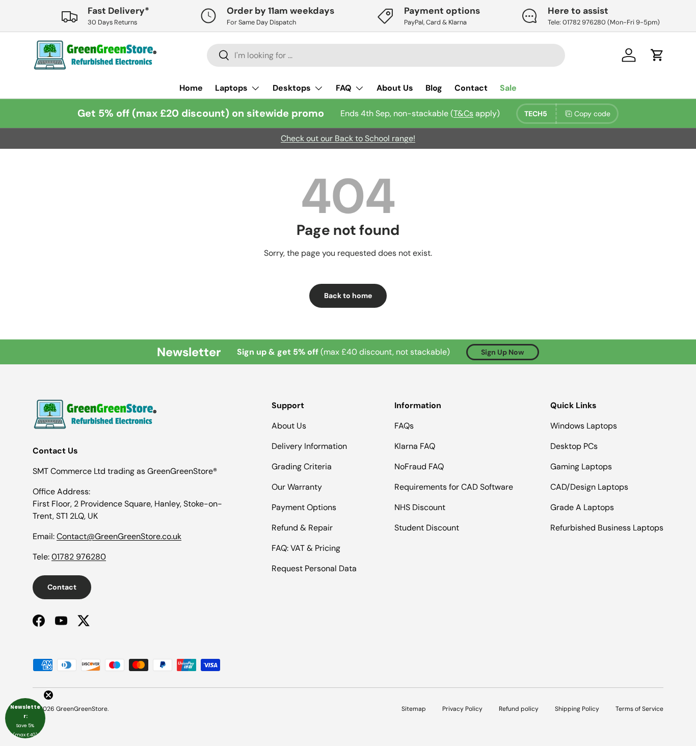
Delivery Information (309, 446)
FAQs (404, 425)
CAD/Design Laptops (589, 487)
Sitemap (413, 709)
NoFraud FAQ (419, 466)
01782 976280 (78, 556)
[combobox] (386, 55)
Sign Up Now (502, 352)
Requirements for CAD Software (453, 487)
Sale (508, 88)
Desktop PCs (574, 446)
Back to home (348, 295)
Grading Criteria (302, 466)
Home (191, 88)
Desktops (292, 88)
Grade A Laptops (582, 507)
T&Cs (463, 113)
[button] (25, 718)
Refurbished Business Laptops (606, 527)
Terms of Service (639, 709)
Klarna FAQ (414, 446)
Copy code (592, 113)
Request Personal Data (314, 568)
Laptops (231, 88)
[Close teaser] (48, 695)
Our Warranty (297, 487)
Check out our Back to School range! (348, 138)
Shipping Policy (577, 709)
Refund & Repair (302, 527)
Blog (433, 88)
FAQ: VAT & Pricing (306, 548)
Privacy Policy (462, 709)
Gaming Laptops (581, 466)
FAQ (344, 88)
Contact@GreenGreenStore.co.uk (119, 536)
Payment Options (304, 507)
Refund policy (519, 709)
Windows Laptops (583, 425)
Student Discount (426, 527)
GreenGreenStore (82, 709)
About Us (395, 88)
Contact (471, 88)
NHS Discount (419, 507)
